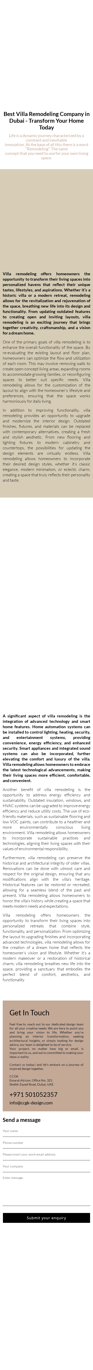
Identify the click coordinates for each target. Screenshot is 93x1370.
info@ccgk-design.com (31, 1102)
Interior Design (14, 1268)
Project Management (18, 1280)
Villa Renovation (15, 1287)
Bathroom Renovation (19, 1262)
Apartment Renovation (20, 1256)
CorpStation (15, 1342)
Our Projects (12, 1299)
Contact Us (11, 1311)
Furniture (10, 1305)
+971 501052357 (33, 1094)
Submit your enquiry (46, 1217)
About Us (9, 1250)
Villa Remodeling (15, 1293)
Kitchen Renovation (17, 1274)
